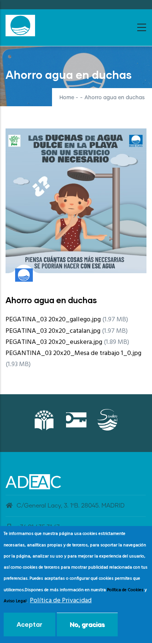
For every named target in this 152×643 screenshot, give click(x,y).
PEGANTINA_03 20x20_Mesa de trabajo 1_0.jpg (73, 353)
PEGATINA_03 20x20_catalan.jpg (53, 331)
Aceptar (29, 624)
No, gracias (87, 624)
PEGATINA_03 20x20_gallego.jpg (53, 319)
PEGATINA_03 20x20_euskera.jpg (54, 342)
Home (66, 97)
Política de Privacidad (60, 600)
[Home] (20, 25)
